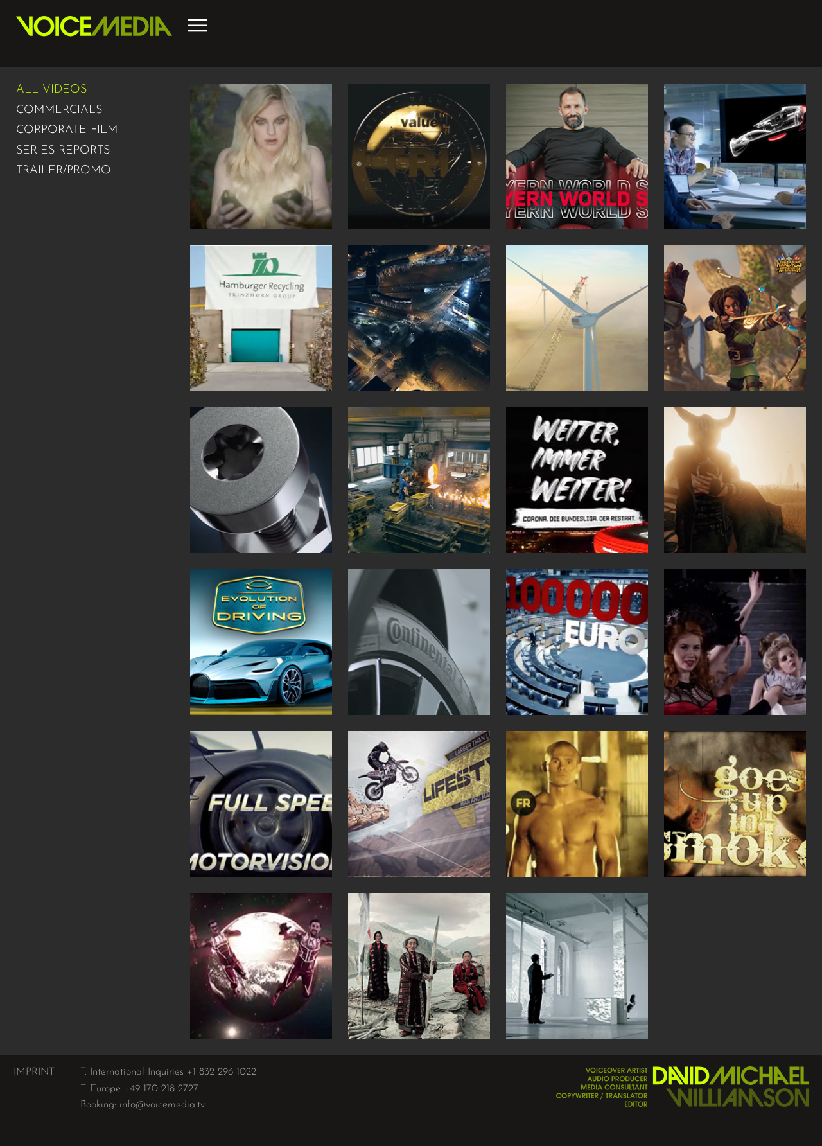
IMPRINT (34, 1072)
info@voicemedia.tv (162, 1105)
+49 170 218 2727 (161, 1089)
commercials (59, 110)
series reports (63, 151)
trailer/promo (63, 171)
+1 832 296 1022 (221, 1072)
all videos (51, 90)
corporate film (67, 130)
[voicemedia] (94, 33)
